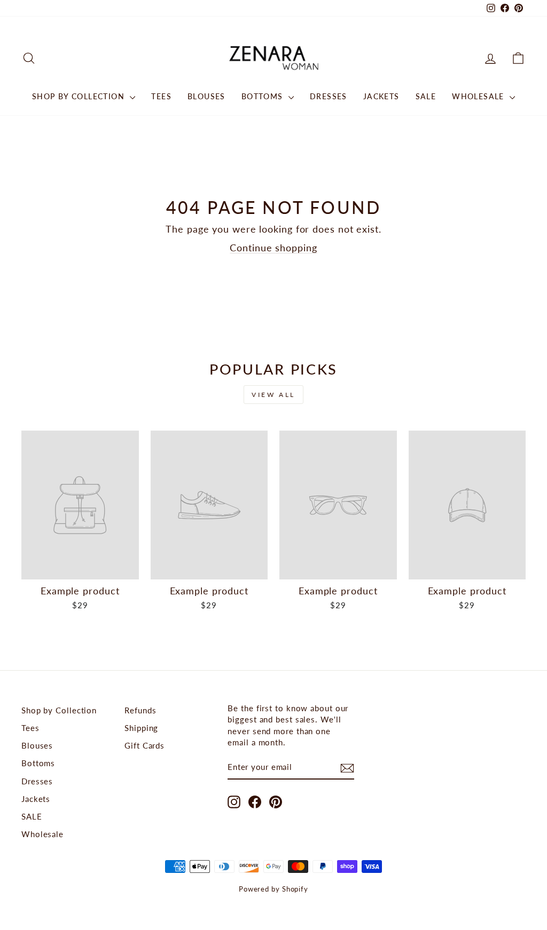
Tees (161, 96)
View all (273, 395)
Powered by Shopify (273, 889)
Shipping (141, 728)
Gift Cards (144, 745)
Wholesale (479, 96)
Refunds (140, 710)
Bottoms (263, 96)
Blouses (206, 96)
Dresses (328, 96)
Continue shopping (273, 247)
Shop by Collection (80, 96)
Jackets (381, 96)
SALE (426, 96)
